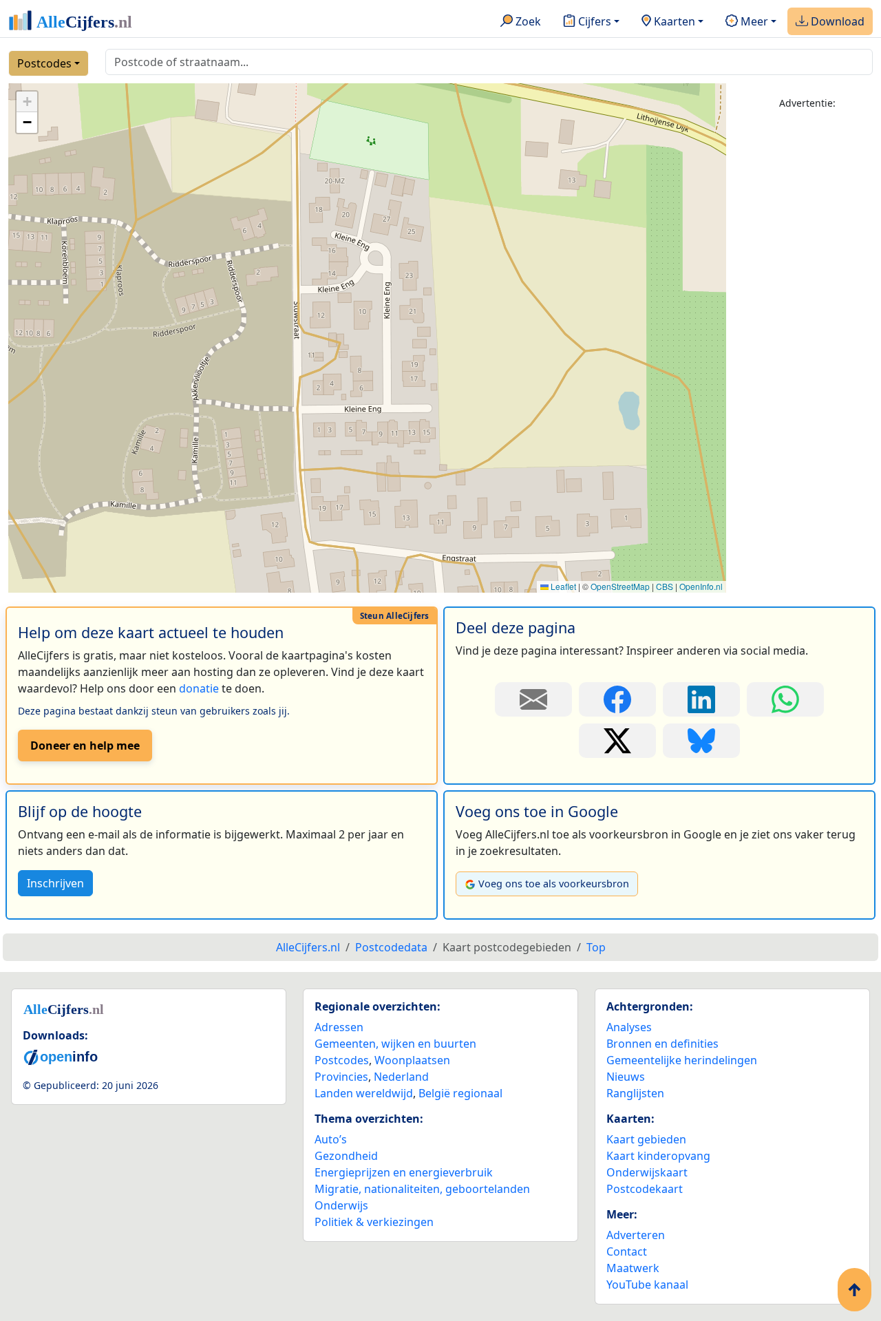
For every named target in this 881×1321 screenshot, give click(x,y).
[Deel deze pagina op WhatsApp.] (785, 699)
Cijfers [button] (593, 21)
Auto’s (331, 1139)
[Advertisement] (808, 328)
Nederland (401, 1076)
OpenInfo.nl (701, 586)
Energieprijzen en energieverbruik (404, 1172)
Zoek (527, 21)
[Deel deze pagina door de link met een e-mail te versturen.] (533, 699)
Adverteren (635, 1235)
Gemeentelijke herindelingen (681, 1060)
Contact (626, 1251)
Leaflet (562, 586)
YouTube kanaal (647, 1284)
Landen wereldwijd (364, 1093)
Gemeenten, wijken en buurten (395, 1043)
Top (596, 947)
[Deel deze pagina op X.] (617, 740)
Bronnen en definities (662, 1043)
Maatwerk (632, 1268)
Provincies (341, 1076)
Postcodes (44, 63)
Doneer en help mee (85, 745)
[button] (27, 102)
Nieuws (625, 1076)
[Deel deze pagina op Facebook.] (617, 699)
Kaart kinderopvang (658, 1155)
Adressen (339, 1027)
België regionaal (460, 1093)
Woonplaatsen (412, 1060)
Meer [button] (753, 21)
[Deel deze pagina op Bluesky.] (701, 740)
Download (836, 21)
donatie (199, 688)
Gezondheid (346, 1155)
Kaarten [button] (673, 21)
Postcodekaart (644, 1188)
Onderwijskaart (647, 1172)
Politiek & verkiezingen (374, 1221)
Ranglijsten (635, 1093)
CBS (664, 586)
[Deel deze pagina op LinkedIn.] (701, 699)
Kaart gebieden (646, 1139)
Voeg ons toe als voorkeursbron (553, 883)
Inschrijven (55, 883)
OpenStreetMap (620, 586)
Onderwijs (341, 1205)
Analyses (629, 1027)
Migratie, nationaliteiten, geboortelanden (422, 1188)
